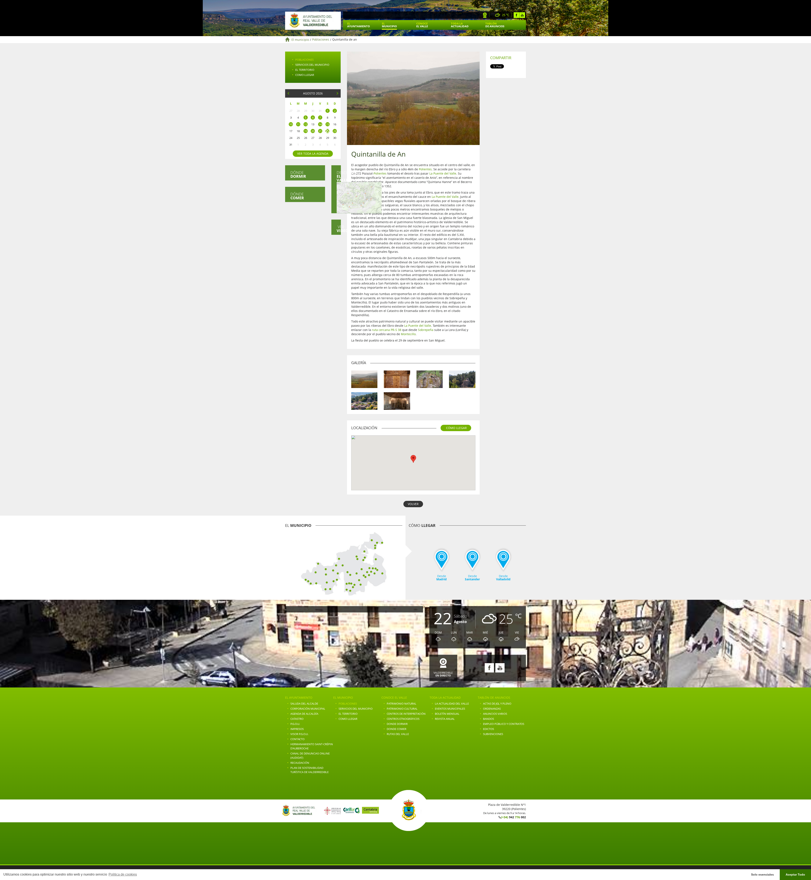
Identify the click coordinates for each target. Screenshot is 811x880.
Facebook (516, 15)
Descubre (339, 176)
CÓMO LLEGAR (456, 428)
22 (327, 131)
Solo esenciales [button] (762, 874)
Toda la (460, 25)
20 (312, 131)
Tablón (494, 25)
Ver (339, 228)
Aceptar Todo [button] (795, 874)
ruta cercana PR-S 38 (386, 330)
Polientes (425, 169)
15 (327, 124)
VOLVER (413, 504)
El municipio (300, 40)
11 (298, 124)
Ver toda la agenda (312, 154)
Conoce (422, 25)
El (358, 25)
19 (305, 131)
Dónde (298, 174)
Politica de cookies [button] (123, 874)
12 (305, 124)
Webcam (485, 15)
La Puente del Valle (442, 173)
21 (320, 131)
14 (320, 124)
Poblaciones (320, 40)
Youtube (522, 15)
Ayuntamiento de (313, 21)
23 (334, 131)
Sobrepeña (425, 330)
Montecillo (408, 334)
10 (290, 124)
